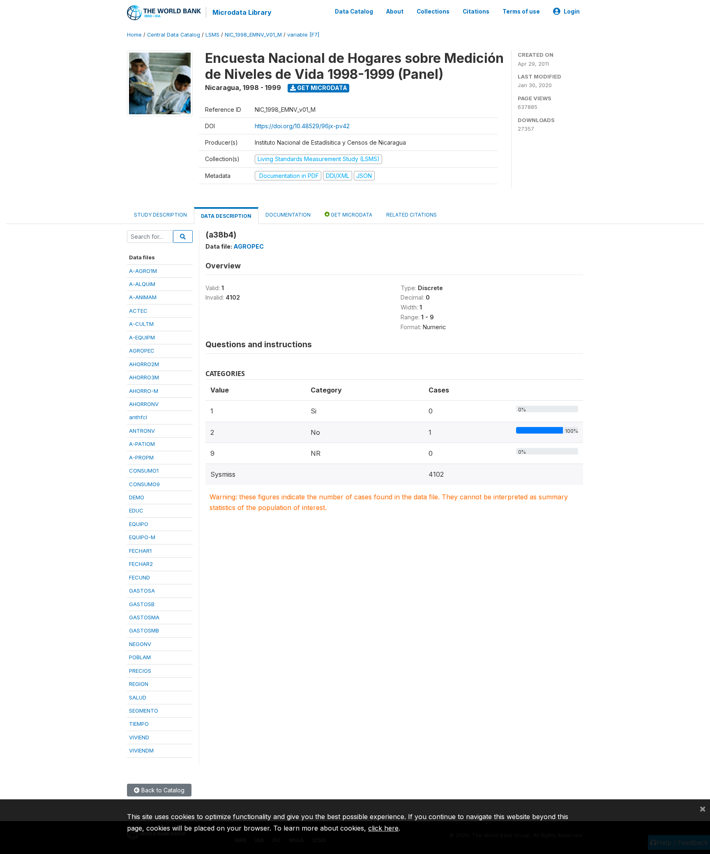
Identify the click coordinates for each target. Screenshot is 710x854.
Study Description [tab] (160, 215)
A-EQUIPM (142, 337)
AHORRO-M (143, 391)
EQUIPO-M (142, 537)
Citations (476, 11)
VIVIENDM (141, 750)
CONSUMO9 (144, 484)
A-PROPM (141, 457)
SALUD (137, 697)
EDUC (136, 510)
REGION (138, 684)
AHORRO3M (144, 377)
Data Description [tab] (226, 216)
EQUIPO (138, 524)
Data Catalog (354, 11)
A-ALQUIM (142, 284)
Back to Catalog (162, 790)
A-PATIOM (142, 444)
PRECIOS (140, 670)
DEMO (136, 497)
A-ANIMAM (143, 297)
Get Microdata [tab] (351, 215)
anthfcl (138, 417)
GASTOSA (142, 590)
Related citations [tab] (411, 215)
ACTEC (138, 310)
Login (572, 11)
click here (383, 828)
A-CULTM (141, 324)
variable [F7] (303, 35)
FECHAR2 (141, 564)
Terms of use (521, 11)
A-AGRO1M (143, 271)
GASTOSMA (144, 617)
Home (134, 35)
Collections (433, 11)
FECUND (139, 577)
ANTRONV (142, 430)
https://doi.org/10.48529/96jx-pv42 (302, 125)
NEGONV (140, 644)
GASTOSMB (144, 630)
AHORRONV (144, 404)
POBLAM (140, 657)
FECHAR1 (140, 550)
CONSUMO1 (144, 470)
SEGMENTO (143, 710)
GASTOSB (141, 604)
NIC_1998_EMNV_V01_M (253, 35)
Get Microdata (321, 87)
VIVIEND (139, 737)
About (394, 11)
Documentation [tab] (288, 215)
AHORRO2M (144, 364)
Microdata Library (242, 12)
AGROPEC (141, 350)
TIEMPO (139, 723)
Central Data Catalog (173, 35)
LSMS (212, 35)
